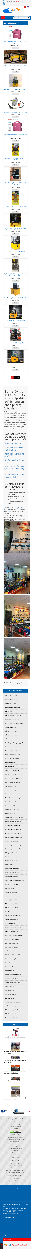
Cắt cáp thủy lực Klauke (11, 1014)
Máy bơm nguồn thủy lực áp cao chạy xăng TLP (14, 468)
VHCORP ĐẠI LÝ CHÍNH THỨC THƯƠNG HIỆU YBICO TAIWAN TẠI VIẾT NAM (15, 1099)
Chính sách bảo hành (16, 1121)
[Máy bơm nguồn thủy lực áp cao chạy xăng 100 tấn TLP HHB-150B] (15, 265)
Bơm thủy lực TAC (10, 813)
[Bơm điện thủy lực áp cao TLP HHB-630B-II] (15, 243)
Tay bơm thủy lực (10, 923)
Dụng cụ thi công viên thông (12, 939)
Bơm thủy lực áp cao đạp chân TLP (14, 448)
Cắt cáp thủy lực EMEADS (12, 739)
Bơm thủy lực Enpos (10, 703)
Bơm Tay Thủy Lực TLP (15, 444)
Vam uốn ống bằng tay (11, 790)
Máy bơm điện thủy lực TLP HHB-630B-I (16, 229)
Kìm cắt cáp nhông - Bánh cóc (13, 715)
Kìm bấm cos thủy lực (11, 959)
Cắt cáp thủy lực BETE (11, 978)
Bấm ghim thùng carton (11, 853)
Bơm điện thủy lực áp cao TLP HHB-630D (15, 206)
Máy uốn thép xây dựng (11, 876)
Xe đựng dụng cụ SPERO (12, 931)
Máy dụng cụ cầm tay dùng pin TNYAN (15, 743)
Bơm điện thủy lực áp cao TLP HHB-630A (15, 89)
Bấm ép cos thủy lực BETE (12, 955)
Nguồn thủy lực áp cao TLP (14, 461)
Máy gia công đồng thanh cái (13, 974)
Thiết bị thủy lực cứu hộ (11, 919)
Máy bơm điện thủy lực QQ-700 (15, 343)
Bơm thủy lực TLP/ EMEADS (13, 809)
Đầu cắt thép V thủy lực (11, 884)
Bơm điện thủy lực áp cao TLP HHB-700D (15, 112)
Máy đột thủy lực (9, 970)
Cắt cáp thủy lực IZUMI (11, 731)
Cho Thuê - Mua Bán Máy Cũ (15, 1165)
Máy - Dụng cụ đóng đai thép (13, 845)
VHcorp (6, 506)
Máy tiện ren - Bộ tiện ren (12, 868)
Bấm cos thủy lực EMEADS (12, 707)
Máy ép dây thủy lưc (10, 994)
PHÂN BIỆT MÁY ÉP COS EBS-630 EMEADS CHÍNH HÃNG (15, 1038)
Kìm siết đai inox (9, 766)
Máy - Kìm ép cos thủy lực (12, 750)
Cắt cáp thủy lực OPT (11, 735)
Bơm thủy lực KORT (10, 888)
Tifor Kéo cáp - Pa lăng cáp (12, 825)
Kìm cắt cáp (8, 711)
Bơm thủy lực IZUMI (10, 801)
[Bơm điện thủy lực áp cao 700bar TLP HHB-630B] (15, 149)
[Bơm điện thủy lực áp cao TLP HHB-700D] (15, 103)
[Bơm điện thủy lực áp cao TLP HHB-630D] (15, 198)
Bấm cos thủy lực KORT (11, 904)
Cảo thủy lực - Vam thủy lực (12, 915)
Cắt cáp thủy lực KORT (11, 907)
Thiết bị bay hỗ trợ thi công (12, 951)
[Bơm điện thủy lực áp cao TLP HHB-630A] (15, 80)
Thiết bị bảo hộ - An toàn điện (13, 1002)
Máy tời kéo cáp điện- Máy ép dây (14, 880)
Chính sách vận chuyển (15, 1124)
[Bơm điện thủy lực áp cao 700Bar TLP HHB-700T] (15, 174)
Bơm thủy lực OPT (10, 805)
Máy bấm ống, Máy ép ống (12, 1017)
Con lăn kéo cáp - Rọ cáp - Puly (14, 837)
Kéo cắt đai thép (9, 856)
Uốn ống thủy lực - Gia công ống (14, 723)
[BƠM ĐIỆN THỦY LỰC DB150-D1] (15, 312)
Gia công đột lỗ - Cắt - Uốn (12, 719)
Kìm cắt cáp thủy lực (10, 966)
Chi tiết (15, 48)
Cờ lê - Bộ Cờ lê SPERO (12, 900)
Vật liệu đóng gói (9, 864)
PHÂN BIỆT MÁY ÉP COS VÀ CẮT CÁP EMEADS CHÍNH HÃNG (13, 1082)
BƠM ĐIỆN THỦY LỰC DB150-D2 (15, 365)
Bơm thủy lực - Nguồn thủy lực (13, 798)
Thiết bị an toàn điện (10, 1006)
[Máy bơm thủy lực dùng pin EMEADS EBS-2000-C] (15, 33)
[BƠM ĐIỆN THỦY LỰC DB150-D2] (15, 356)
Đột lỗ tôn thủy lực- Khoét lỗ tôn (13, 778)
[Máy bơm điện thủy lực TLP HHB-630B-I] (15, 220)
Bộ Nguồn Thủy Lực (10, 990)
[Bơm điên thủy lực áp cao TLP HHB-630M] (15, 289)
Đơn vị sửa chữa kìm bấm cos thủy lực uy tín (15, 1172)
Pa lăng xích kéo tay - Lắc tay (13, 821)
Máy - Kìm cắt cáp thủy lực (12, 754)
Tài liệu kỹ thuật (15, 1178)
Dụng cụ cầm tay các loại (12, 758)
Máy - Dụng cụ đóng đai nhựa (13, 849)
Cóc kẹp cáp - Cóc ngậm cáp (13, 829)
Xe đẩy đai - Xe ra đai (11, 860)
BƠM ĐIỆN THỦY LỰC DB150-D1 (15, 320)
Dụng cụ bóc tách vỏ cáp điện (13, 927)
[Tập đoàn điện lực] (20, 1111)
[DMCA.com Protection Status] (15, 1131)
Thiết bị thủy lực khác (11, 892)
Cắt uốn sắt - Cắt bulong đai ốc (13, 935)
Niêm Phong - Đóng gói (11, 841)
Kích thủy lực (8, 911)
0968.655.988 (20, 1245)
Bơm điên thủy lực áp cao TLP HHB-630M (15, 298)
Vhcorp (24, 683)
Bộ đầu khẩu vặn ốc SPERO (13, 896)
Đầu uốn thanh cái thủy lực (12, 782)
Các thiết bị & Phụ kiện (11, 947)
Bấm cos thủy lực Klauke (12, 1010)
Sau (18, 377)
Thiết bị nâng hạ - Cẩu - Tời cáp (14, 817)
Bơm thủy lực (8, 962)
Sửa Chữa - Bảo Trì (15, 1163)
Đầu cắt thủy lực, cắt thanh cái (13, 774)
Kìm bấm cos (8, 747)
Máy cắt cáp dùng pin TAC (12, 770)
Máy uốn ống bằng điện (11, 794)
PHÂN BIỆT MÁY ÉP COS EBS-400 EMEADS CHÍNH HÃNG (15, 1061)
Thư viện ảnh (15, 1181)
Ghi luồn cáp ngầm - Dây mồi (13, 833)
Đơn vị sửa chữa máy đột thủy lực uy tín (15, 1170)
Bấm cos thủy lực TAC (11, 699)
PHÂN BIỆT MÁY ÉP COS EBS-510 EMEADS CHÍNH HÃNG (15, 1052)
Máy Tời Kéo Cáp (10, 986)
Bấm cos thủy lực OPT (11, 695)
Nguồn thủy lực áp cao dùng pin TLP (14, 475)
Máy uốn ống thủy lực (11, 786)
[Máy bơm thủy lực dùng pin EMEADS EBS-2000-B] (15, 125)
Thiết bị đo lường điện (11, 727)
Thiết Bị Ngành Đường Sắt (12, 982)
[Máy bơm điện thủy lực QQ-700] (15, 334)
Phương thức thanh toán (15, 1126)
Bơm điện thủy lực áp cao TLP (14, 455)
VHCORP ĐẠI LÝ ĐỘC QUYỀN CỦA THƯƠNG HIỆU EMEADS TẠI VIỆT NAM (15, 1072)
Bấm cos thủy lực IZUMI (11, 762)
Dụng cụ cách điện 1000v (12, 943)
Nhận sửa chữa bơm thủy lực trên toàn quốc (15, 1168)
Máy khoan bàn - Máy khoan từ (13, 872)
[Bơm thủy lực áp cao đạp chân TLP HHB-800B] (15, 57)
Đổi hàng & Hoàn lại (15, 1128)
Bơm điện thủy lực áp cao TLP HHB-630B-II (15, 251)
